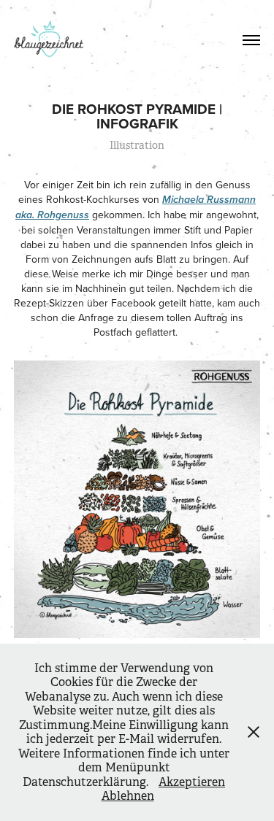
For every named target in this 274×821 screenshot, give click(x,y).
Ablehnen (128, 795)
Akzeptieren (192, 782)
